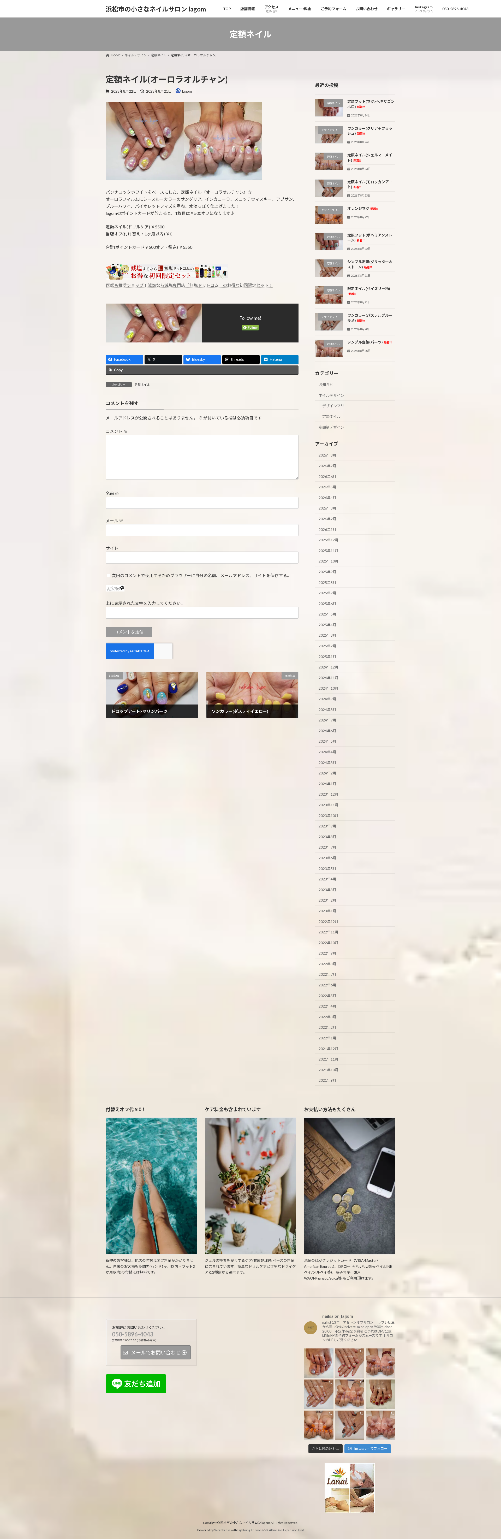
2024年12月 (328, 667)
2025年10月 (328, 561)
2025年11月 (328, 550)
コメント (116, 431)
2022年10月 (328, 942)
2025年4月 (327, 625)
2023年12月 (328, 794)
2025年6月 (327, 603)
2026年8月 (327, 455)
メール (114, 520)
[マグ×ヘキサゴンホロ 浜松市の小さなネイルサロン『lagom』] (318, 1363)
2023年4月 (327, 879)
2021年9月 (327, 1080)
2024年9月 (327, 699)
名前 (112, 493)
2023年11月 (328, 805)
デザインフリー (335, 406)
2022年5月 (327, 995)
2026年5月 (327, 487)
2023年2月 (327, 900)
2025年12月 (328, 540)
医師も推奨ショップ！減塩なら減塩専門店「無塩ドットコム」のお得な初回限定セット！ (189, 285)
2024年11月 (328, 678)
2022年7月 (327, 974)
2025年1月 (327, 656)
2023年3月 (327, 889)
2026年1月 (327, 529)
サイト (112, 548)
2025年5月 (327, 614)
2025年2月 (327, 646)
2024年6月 (327, 731)
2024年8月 (327, 709)
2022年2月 (327, 1027)
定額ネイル (142, 385)
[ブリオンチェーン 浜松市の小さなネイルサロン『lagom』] (380, 1363)
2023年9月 (327, 826)
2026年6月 (327, 476)
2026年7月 (327, 466)
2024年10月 (328, 688)
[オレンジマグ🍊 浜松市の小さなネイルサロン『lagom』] (318, 1425)
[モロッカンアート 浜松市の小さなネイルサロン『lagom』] (350, 1425)
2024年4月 (327, 752)
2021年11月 (328, 1059)
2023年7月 (327, 847)
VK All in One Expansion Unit (284, 1530)
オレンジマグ (362, 208)
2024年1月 (327, 784)
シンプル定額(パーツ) (369, 342)
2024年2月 (327, 773)
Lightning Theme (249, 1530)
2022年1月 (327, 1038)
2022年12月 (328, 921)
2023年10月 (328, 815)
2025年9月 (327, 572)
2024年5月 (327, 741)
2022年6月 (327, 985)
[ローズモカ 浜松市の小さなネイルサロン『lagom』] (350, 1394)
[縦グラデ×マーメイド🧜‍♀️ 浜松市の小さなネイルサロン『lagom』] (318, 1394)
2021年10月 (328, 1070)
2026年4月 (327, 497)
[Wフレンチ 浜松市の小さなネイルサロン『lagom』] (350, 1363)
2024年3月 (327, 762)
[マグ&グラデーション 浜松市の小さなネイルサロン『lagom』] (380, 1425)
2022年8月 (327, 964)
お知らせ (326, 384)
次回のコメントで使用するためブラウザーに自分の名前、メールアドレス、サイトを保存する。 (201, 575)
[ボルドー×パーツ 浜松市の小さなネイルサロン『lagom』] (380, 1394)
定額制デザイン (331, 427)
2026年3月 (327, 508)
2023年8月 (327, 836)
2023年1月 (327, 911)
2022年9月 (327, 953)
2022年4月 (327, 1006)
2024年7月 (327, 720)
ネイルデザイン (331, 395)
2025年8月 (327, 582)
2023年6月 (327, 858)
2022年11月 (328, 932)
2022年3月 (327, 1017)
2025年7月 (327, 593)
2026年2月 (327, 519)
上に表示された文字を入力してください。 (145, 603)
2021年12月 (328, 1048)
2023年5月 (327, 868)
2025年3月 (327, 635)
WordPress (222, 1530)
